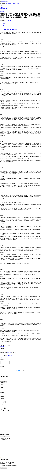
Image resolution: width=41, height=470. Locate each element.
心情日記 (9, 20)
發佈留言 (2, 366)
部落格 (4, 23)
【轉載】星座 (9, 355)
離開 (6, 467)
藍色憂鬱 (2, 346)
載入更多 (2, 359)
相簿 (3, 22)
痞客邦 (8, 352)
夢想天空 (3, 8)
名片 (3, 25)
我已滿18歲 (2, 467)
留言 (10, 352)
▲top (1, 357)
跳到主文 (2, 11)
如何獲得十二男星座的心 (10, 29)
